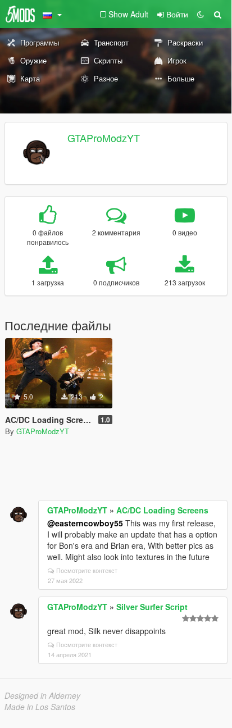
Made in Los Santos (39, 706)
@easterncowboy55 (85, 523)
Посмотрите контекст (86, 570)
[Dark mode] (200, 14)
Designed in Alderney (42, 695)
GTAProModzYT (103, 137)
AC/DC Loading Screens (162, 510)
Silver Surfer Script (152, 606)
